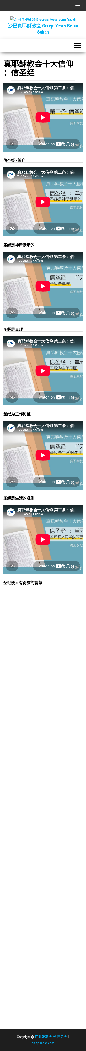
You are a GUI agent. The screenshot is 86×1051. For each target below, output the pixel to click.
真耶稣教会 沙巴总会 (51, 1037)
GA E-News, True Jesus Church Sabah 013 (30, 845)
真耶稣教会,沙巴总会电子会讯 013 (30, 887)
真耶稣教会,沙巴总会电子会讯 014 (30, 758)
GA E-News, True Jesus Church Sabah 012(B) (30, 931)
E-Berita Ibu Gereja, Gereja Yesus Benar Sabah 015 (30, 631)
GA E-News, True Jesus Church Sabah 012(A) (30, 1021)
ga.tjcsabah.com (43, 1043)
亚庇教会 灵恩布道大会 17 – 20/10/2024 (30, 675)
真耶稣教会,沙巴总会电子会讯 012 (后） (30, 976)
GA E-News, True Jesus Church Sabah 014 (30, 716)
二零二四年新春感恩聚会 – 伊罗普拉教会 (30, 802)
